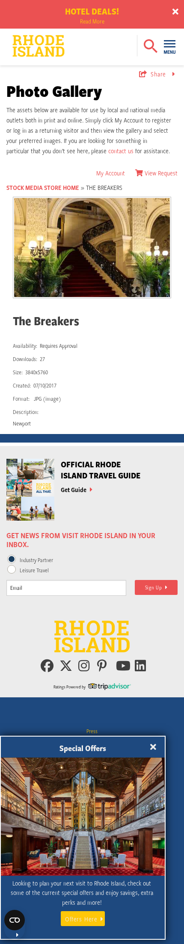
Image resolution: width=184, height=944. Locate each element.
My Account (110, 173)
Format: (21, 398)
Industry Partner (36, 560)
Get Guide (74, 489)
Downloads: (25, 359)
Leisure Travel (34, 570)
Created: (22, 385)
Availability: (25, 346)
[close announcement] (175, 11)
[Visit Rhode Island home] (21, 39)
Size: (18, 372)
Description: (26, 412)
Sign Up (155, 587)
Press (92, 731)
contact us (121, 150)
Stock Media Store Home (42, 187)
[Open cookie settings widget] (14, 925)
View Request (161, 173)
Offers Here (81, 919)
